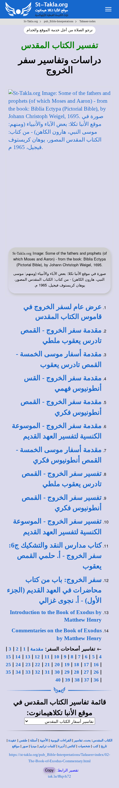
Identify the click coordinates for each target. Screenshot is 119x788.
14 (18, 657)
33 (28, 672)
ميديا (34, 746)
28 (76, 672)
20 (57, 664)
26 (96, 672)
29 (67, 672)
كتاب (55, 555)
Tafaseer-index (87, 21)
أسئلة (33, 740)
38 (77, 680)
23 (28, 664)
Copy (49, 770)
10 (56, 657)
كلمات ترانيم (47, 746)
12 (37, 657)
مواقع (16, 746)
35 (8, 672)
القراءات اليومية (61, 740)
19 (67, 664)
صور (25, 746)
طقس (23, 740)
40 (58, 680)
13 (27, 657)
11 (47, 657)
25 (8, 664)
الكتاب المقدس (102, 740)
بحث (88, 740)
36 (96, 680)
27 (86, 672)
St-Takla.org (31, 21)
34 (18, 672)
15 (8, 657)
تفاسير (78, 740)
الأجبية (44, 740)
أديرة (61, 746)
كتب (95, 746)
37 (86, 680)
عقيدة (12, 740)
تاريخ (104, 746)
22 (37, 664)
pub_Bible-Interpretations (58, 21)
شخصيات (84, 746)
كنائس (71, 746)
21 (47, 664)
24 (18, 664)
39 (67, 680)
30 (57, 672)
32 (37, 672)
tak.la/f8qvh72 (59, 776)
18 (76, 664)
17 (86, 664)
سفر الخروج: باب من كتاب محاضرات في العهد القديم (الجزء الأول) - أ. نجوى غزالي (54, 590)
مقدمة (36, 649)
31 (47, 672)
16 (96, 664)
